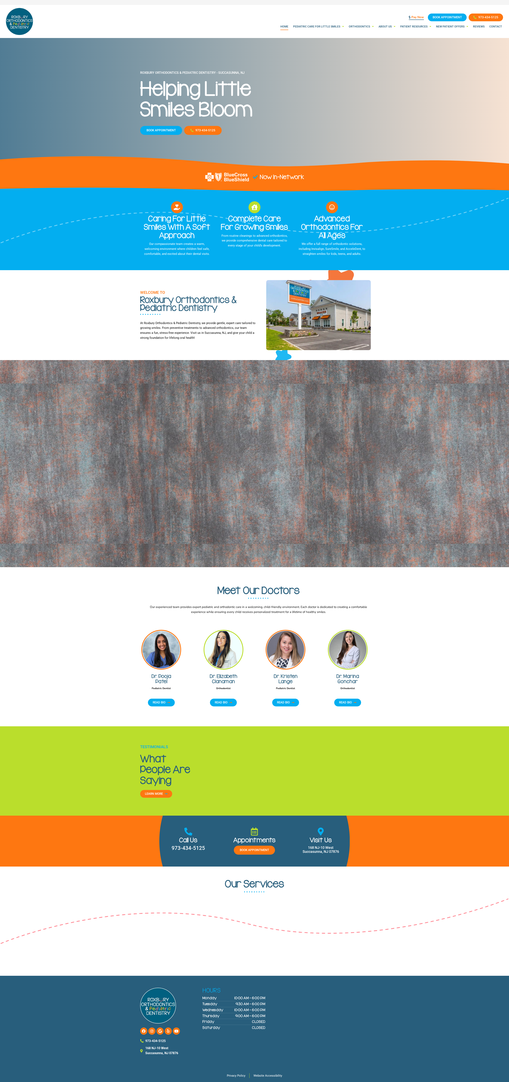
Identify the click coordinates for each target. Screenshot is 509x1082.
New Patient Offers (450, 26)
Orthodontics (359, 26)
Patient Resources (413, 26)
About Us (385, 26)
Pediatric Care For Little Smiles (316, 26)
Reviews (479, 26)
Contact (495, 26)
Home (284, 26)
